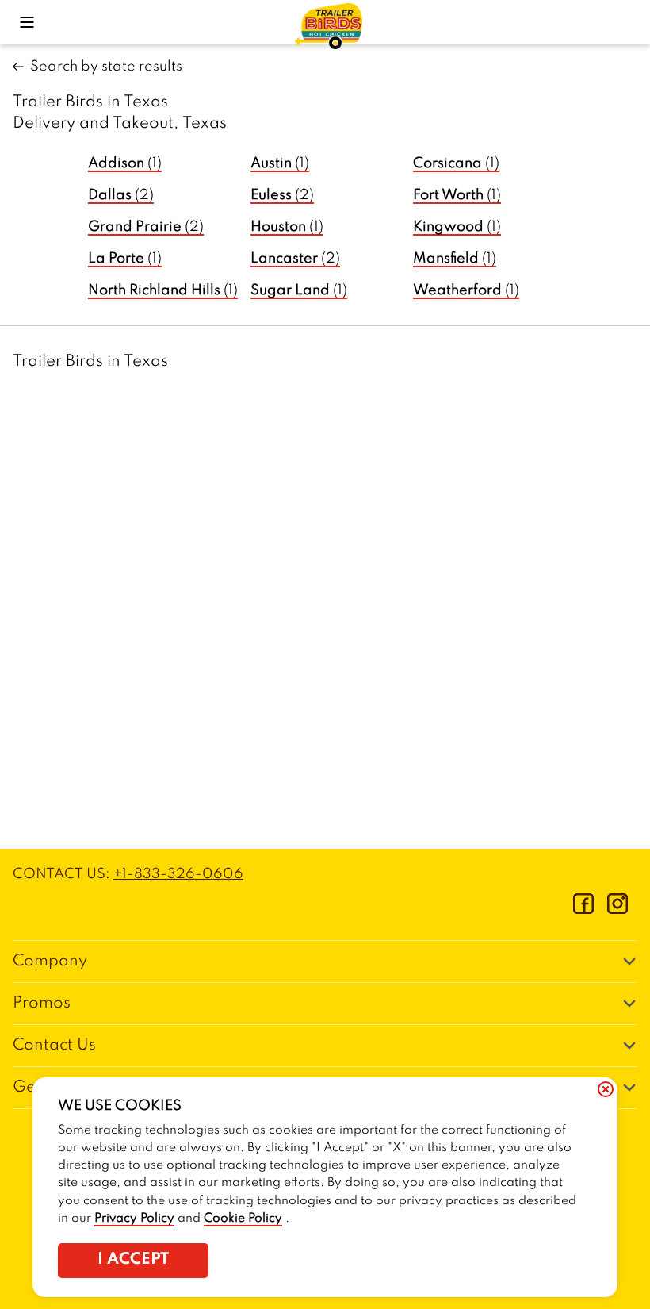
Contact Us (54, 1046)
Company (50, 961)
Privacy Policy (134, 1218)
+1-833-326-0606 (178, 874)
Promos (42, 1004)
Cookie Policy (243, 1218)
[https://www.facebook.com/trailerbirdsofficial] (583, 910)
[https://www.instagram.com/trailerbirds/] (617, 910)
